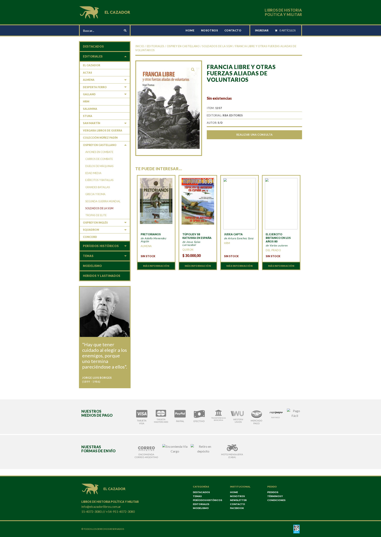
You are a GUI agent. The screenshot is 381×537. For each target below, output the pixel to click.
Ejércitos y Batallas (99, 180)
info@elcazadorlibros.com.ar (101, 506)
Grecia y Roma (95, 194)
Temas (88, 256)
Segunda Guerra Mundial (102, 201)
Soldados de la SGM (217, 46)
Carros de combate (99, 159)
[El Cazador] (105, 12)
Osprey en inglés (95, 222)
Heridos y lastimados (101, 275)
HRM (86, 101)
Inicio (139, 46)
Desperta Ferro (95, 87)
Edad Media (93, 173)
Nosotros (209, 30)
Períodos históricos (101, 246)
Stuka (87, 116)
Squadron (91, 229)
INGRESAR (261, 30)
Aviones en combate (99, 152)
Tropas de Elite (96, 215)
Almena (88, 79)
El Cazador (91, 65)
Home (190, 30)
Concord (90, 236)
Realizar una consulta (254, 134)
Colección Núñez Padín (100, 137)
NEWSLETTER (238, 500)
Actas (87, 72)
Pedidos (272, 492)
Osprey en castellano (183, 46)
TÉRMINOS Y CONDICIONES (276, 498)
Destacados (93, 46)
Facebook (237, 508)
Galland (89, 94)
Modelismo (92, 266)
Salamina (90, 108)
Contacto (232, 30)
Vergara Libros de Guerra (102, 130)
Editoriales (155, 46)
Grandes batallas (97, 187)
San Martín (91, 123)
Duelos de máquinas (99, 166)
